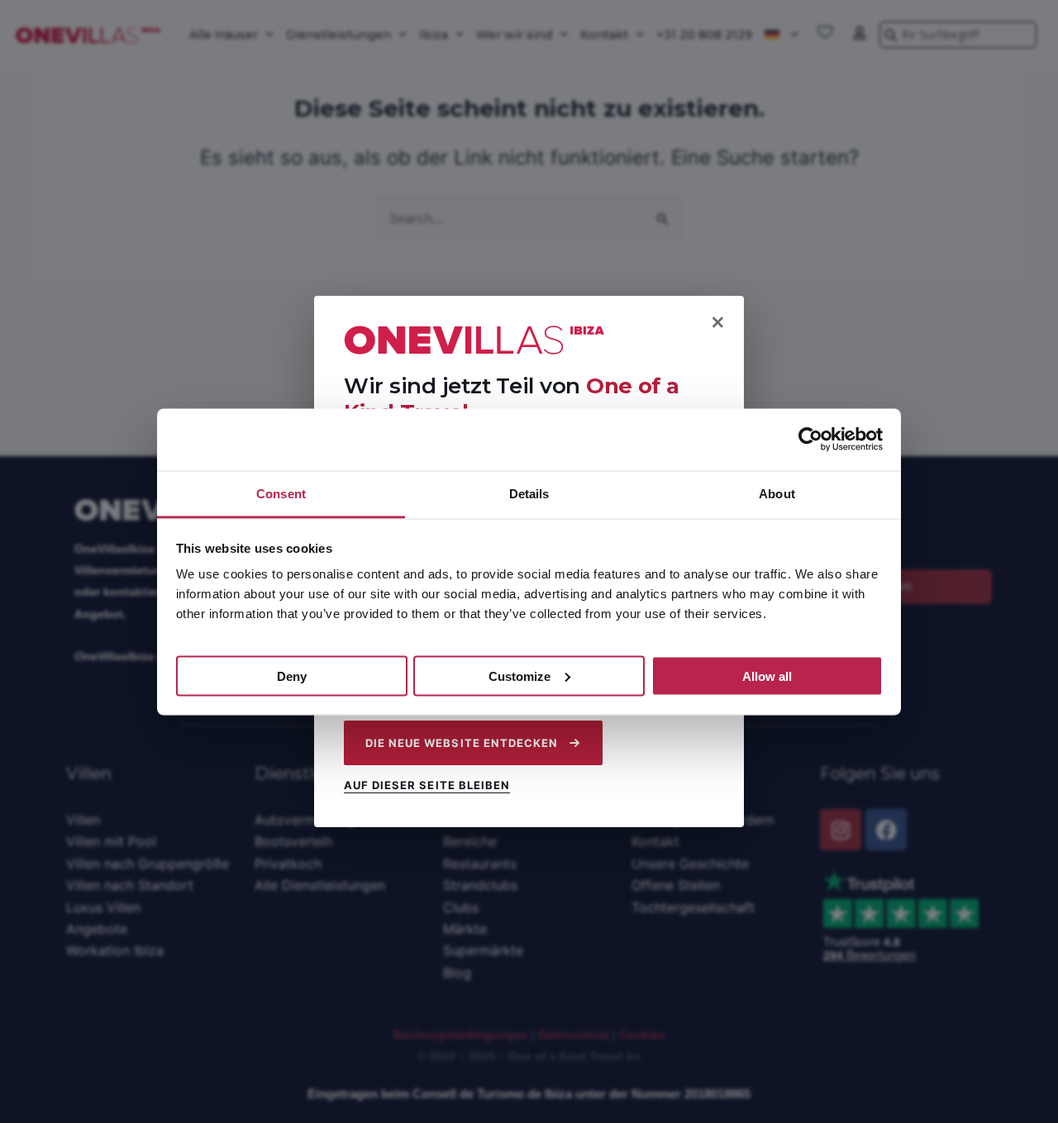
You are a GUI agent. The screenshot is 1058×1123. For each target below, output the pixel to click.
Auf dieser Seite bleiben (427, 785)
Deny (292, 676)
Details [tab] (529, 493)
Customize (519, 676)
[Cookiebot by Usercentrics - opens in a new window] (810, 439)
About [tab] (777, 493)
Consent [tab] (281, 493)
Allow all (767, 676)
